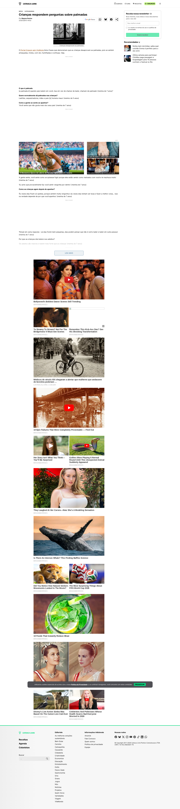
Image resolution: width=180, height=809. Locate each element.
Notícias (58, 787)
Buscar (21, 755)
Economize (59, 758)
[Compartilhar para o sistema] (117, 19)
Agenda (119, 4)
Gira (128, 4)
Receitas (138, 4)
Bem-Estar (59, 741)
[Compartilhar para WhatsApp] (100, 19)
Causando (59, 750)
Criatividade (59, 756)
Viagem (58, 799)
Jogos (57, 781)
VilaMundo (59, 801)
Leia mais (69, 253)
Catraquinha (29, 11)
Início (21, 11)
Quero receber (142, 35)
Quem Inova (59, 793)
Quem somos (90, 741)
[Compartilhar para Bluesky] (105, 19)
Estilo (57, 767)
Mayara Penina (27, 18)
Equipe (87, 747)
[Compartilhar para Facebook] (111, 19)
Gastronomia (60, 773)
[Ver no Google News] (90, 19)
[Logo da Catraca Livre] (28, 3)
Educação (59, 761)
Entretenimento (61, 764)
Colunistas (24, 747)
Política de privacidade (94, 744)
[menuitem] (34, 741)
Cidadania (59, 753)
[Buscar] (47, 758)
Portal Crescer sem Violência (32, 50)
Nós (56, 784)
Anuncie (151, 4)
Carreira (58, 744)
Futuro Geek (59, 770)
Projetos (58, 790)
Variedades (59, 796)
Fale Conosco (90, 739)
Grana (57, 778)
